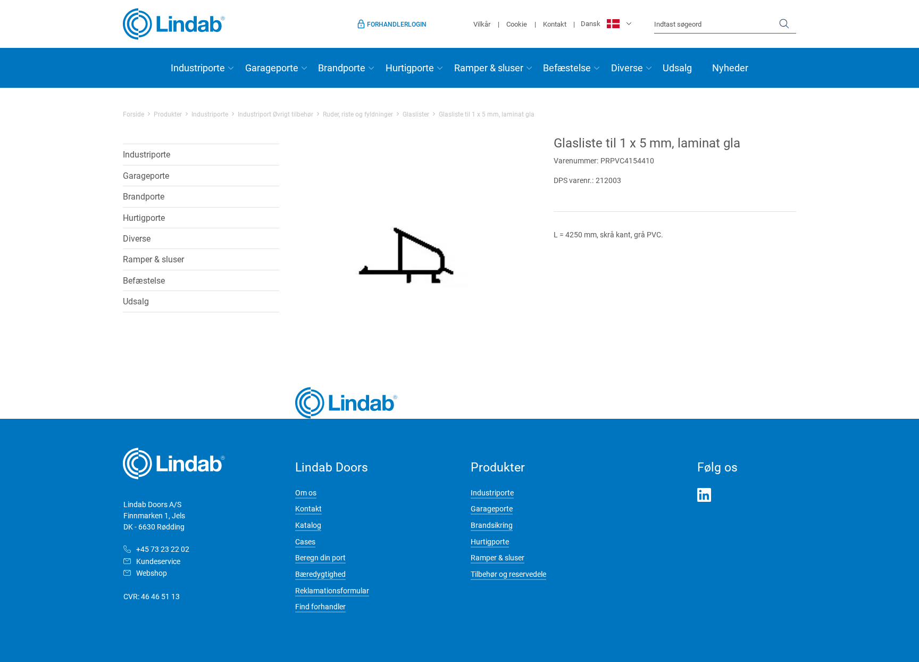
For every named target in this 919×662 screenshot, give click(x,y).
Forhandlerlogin (397, 24)
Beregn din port (320, 557)
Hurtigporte (410, 67)
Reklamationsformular (332, 590)
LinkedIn (704, 495)
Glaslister (416, 114)
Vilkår (481, 24)
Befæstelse (567, 67)
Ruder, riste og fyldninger (358, 114)
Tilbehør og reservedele (508, 574)
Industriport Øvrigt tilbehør (275, 114)
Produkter (168, 114)
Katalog (308, 525)
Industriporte (198, 67)
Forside (133, 114)
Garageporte (271, 67)
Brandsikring (492, 525)
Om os (305, 492)
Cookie (516, 24)
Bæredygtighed (320, 574)
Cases (305, 541)
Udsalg (677, 67)
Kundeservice (158, 561)
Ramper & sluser (488, 67)
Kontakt (554, 24)
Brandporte (341, 67)
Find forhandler (320, 606)
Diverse (627, 67)
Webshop (151, 573)
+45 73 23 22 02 (162, 549)
